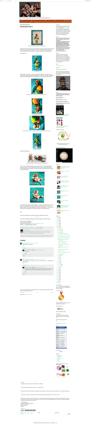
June (59, 258)
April (59, 261)
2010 (58, 279)
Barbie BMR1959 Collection (62, 233)
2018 (58, 267)
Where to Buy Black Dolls (62, 243)
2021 (58, 224)
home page (65, 28)
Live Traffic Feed (61, 327)
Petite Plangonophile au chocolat (28, 259)
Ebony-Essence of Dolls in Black (37, 223)
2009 (58, 281)
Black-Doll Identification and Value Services (38, 20)
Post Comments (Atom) (28, 294)
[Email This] (37, 227)
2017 (58, 269)
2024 (58, 220)
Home (21, 20)
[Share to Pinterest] (41, 227)
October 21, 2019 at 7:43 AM (39, 267)
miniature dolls (41, 228)
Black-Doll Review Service (50, 20)
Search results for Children (63, 329)
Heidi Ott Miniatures (35, 228)
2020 (58, 226)
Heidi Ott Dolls (30, 228)
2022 (58, 223)
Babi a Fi (57, 286)
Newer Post (22, 292)
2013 (58, 275)
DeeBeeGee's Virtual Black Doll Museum (59, 356)
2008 (58, 282)
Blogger (56, 422)
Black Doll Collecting (63, 333)
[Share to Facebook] (40, 227)
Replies (25, 248)
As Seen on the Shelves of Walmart (64, 234)
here (31, 221)
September (60, 254)
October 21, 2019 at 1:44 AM (39, 259)
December (60, 229)
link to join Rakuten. (63, 323)
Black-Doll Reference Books (60, 20)
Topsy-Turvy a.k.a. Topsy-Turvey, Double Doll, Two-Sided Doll (65, 167)
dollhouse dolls (25, 228)
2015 (58, 272)
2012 (58, 276)
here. (64, 97)
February (59, 264)
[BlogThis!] (38, 227)
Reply (24, 255)
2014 (58, 273)
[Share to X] (39, 227)
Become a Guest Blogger (27, 20)
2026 (58, 217)
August (59, 255)
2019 (58, 227)
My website (59, 361)
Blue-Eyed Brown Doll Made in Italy (64, 237)
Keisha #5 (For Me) (61, 250)
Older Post (52, 292)
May (59, 260)
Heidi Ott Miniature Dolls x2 (62, 241)
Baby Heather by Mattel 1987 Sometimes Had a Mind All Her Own (65, 206)
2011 (58, 278)
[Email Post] (36, 227)
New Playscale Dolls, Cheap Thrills (64, 236)
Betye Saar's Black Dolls (61, 69)
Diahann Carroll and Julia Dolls (63, 249)
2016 (58, 270)
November (60, 230)
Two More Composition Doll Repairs (64, 252)
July (59, 257)
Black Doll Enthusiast (29, 267)
